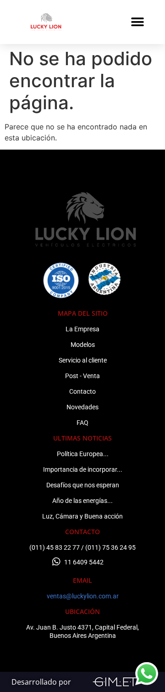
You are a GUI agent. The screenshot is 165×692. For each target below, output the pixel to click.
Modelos (83, 344)
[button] (137, 21)
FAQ (82, 422)
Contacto (82, 391)
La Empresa (82, 329)
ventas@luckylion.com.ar (83, 596)
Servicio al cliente (83, 360)
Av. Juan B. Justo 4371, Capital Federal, (82, 627)
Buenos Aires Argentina (83, 635)
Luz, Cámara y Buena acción (82, 516)
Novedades (82, 407)
